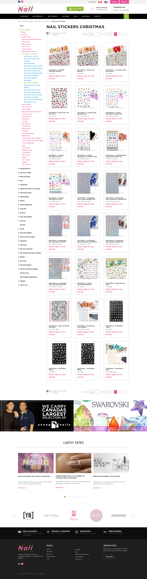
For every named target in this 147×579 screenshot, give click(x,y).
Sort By (84, 34)
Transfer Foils (26, 37)
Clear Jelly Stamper (26, 216)
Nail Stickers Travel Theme (32, 90)
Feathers (24, 162)
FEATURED (65, 16)
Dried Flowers (26, 152)
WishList (59, 67)
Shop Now (24, 16)
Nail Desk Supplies (25, 265)
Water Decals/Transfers (29, 51)
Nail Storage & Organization (28, 277)
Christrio (22, 212)
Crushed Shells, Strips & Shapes (31, 138)
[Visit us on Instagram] (22, 564)
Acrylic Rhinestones (28, 143)
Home (20, 21)
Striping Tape (26, 126)
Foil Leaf (24, 121)
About (48, 549)
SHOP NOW (36, 418)
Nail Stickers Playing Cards (32, 92)
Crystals (24, 34)
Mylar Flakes (26, 41)
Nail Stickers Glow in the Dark (33, 94)
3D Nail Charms (26, 116)
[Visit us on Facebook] (19, 564)
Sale (76, 552)
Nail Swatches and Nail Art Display (30, 253)
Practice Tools (24, 273)
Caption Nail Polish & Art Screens (30, 188)
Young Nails (23, 184)
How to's (49, 554)
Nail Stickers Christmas (31, 82)
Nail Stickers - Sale (30, 102)
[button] (64, 497)
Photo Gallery (50, 556)
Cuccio (22, 228)
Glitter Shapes (26, 128)
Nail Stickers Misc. (29, 63)
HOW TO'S (97, 16)
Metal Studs (25, 119)
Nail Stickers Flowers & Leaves (33, 66)
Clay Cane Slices (27, 114)
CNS (21, 180)
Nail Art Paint (26, 164)
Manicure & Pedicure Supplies (29, 269)
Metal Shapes (26, 135)
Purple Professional (26, 204)
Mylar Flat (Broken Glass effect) (31, 39)
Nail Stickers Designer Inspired (33, 68)
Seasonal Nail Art (25, 168)
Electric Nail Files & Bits (27, 237)
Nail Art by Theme (25, 172)
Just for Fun (23, 285)
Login (125, 2)
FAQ (48, 558)
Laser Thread (26, 159)
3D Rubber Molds (27, 150)
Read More (21, 488)
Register (114, 2)
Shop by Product (25, 176)
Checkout (93, 2)
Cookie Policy (79, 556)
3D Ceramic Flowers (28, 133)
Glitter (24, 32)
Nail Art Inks (26, 46)
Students (22, 281)
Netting (24, 157)
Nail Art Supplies (28, 21)
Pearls (24, 145)
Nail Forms (23, 245)
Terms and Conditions (82, 554)
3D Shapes (25, 131)
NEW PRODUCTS (38, 16)
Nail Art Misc (26, 155)
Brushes (22, 257)
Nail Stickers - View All (31, 56)
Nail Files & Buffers (26, 233)
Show (104, 34)
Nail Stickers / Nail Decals (42, 21)
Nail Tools (23, 261)
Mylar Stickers (26, 104)
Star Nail (22, 224)
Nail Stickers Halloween (31, 75)
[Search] (126, 16)
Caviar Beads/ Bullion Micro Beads (32, 140)
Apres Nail (23, 208)
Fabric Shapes (26, 109)
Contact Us (78, 559)
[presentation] (14, 515)
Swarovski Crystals (26, 192)
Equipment (23, 241)
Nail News (49, 551)
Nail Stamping (26, 44)
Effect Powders (26, 49)
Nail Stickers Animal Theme (32, 70)
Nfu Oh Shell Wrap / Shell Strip (31, 111)
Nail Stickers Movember (31, 97)
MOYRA (22, 200)
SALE (75, 16)
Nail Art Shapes (26, 106)
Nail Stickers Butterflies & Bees (33, 73)
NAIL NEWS (85, 16)
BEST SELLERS (52, 16)
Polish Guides (26, 147)
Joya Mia (22, 220)
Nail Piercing (26, 123)
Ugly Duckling (24, 196)
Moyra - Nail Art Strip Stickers (33, 99)
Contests (78, 549)
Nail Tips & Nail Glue (26, 249)
